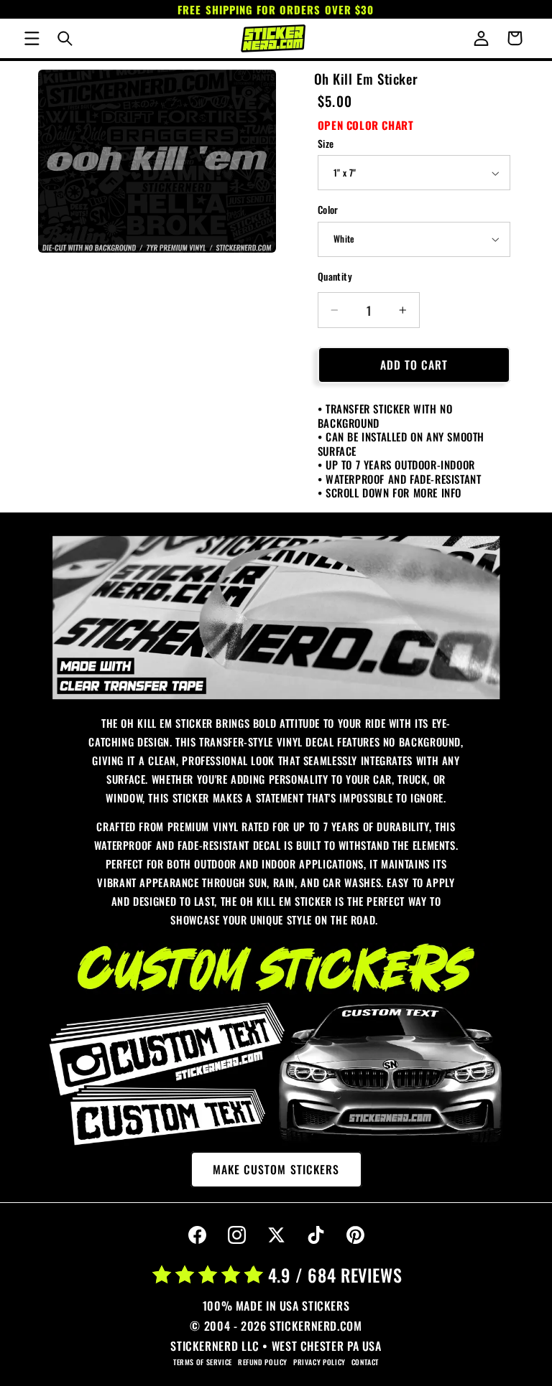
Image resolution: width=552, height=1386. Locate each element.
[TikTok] (316, 1235)
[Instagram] (236, 1235)
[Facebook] (197, 1235)
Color (328, 209)
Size (326, 143)
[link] (276, 618)
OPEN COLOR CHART (366, 125)
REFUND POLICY (263, 1362)
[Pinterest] (355, 1235)
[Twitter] (276, 1235)
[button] (31, 38)
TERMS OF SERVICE (202, 1362)
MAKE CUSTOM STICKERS (276, 1169)
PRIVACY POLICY (319, 1362)
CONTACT (365, 1362)
